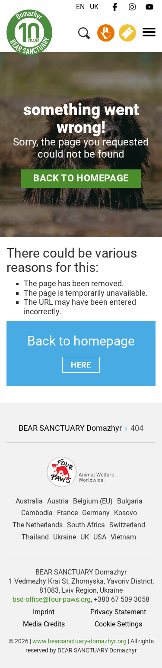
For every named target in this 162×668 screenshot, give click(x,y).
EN (80, 7)
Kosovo (125, 513)
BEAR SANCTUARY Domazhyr (70, 427)
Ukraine (64, 537)
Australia (29, 501)
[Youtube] (149, 7)
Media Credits (44, 624)
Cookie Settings (118, 624)
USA (99, 537)
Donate (105, 33)
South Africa (86, 525)
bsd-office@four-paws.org (52, 599)
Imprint (43, 612)
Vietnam (123, 537)
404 (136, 427)
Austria (58, 501)
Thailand (35, 537)
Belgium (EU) (93, 501)
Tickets (127, 33)
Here (81, 364)
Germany (96, 513)
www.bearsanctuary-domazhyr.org (80, 641)
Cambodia (37, 513)
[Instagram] (132, 7)
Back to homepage (81, 178)
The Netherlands (38, 525)
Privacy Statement (118, 612)
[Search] (84, 35)
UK (94, 7)
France (67, 513)
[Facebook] (115, 7)
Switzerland (127, 525)
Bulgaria (130, 501)
